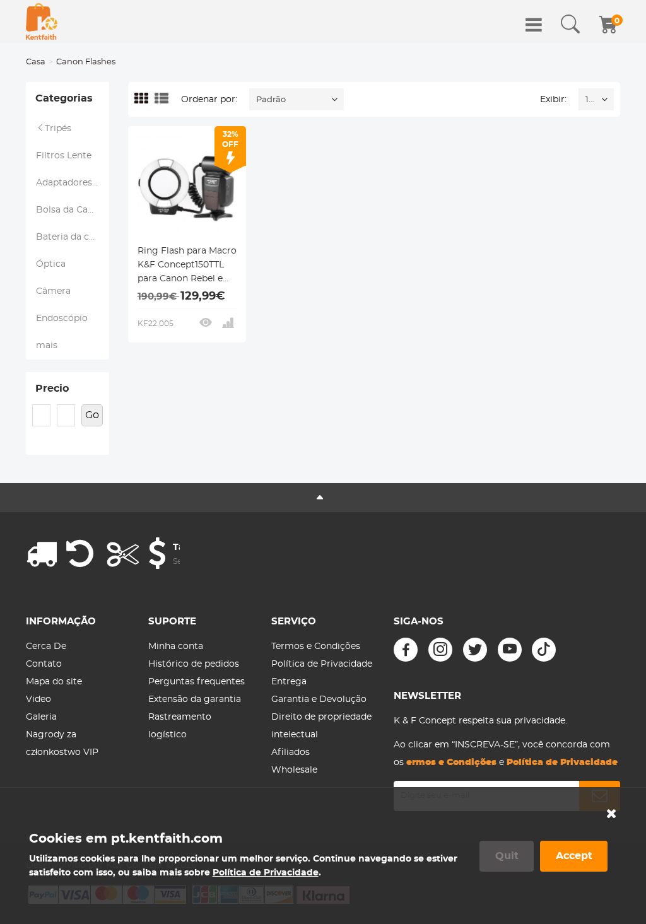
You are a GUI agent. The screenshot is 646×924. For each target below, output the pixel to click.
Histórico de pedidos (193, 664)
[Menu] (533, 24)
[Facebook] (406, 650)
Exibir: (553, 99)
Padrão (271, 100)
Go (92, 415)
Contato (44, 664)
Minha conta (175, 646)
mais (46, 345)
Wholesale (294, 770)
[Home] (41, 21)
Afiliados (290, 752)
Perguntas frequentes (196, 681)
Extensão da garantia (194, 699)
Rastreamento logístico (179, 726)
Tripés (58, 128)
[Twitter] (475, 650)
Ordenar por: (209, 99)
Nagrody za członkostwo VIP (62, 743)
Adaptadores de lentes (72, 182)
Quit (507, 856)
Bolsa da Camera (72, 210)
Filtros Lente (63, 155)
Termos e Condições (315, 646)
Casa (35, 62)
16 (589, 100)
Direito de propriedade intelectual (321, 726)
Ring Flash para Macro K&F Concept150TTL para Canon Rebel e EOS (187, 266)
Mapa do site (54, 681)
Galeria (41, 717)
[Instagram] (440, 650)
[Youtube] (510, 650)
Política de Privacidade (321, 664)
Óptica (51, 264)
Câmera (53, 291)
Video (38, 699)
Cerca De (46, 646)
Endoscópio (62, 318)
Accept (574, 856)
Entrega (289, 681)
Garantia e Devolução (319, 699)
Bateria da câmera (72, 237)
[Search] (570, 24)
